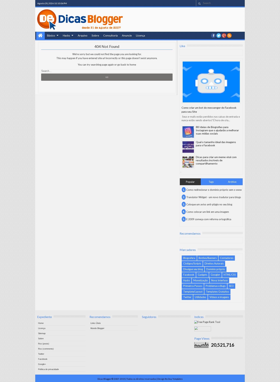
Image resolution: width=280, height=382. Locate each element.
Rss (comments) (46, 349)
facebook (213, 35)
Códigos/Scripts (192, 263)
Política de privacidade (48, 369)
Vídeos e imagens (219, 297)
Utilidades (200, 297)
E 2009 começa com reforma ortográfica (208, 219)
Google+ (224, 35)
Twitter (187, 297)
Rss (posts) (43, 343)
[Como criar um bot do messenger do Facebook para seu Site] (211, 82)
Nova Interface (219, 280)
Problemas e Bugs (216, 285)
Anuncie (127, 35)
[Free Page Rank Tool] (207, 321)
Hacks (66, 35)
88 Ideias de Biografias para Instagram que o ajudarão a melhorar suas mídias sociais (217, 130)
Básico (51, 35)
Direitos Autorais (214, 263)
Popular (190, 181)
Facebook (188, 274)
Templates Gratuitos (217, 291)
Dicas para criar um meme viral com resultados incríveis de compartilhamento (216, 160)
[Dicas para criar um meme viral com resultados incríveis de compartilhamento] (188, 162)
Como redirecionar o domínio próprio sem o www (214, 189)
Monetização (200, 280)
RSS (229, 35)
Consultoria (110, 35)
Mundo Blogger (97, 328)
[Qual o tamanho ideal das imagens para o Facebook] (188, 147)
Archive (232, 181)
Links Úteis (95, 323)
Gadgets (202, 274)
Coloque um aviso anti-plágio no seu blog (209, 204)
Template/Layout (192, 291)
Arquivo (82, 35)
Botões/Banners (208, 257)
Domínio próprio (215, 269)
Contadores (226, 257)
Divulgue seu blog (193, 269)
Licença (140, 35)
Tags (211, 181)
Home (40, 35)
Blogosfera (189, 257)
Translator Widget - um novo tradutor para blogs (213, 197)
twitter (218, 35)
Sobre (95, 35)
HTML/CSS (230, 274)
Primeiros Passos (192, 285)
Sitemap (42, 333)
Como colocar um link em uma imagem (207, 211)
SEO (231, 285)
